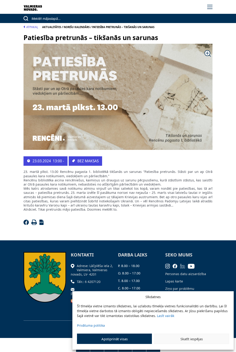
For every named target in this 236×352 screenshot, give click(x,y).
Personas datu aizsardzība (185, 274)
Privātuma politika (91, 325)
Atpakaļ (32, 27)
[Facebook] (27, 223)
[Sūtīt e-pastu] (74, 289)
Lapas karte (174, 281)
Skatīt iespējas (191, 339)
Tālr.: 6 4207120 (88, 281)
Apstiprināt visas (114, 339)
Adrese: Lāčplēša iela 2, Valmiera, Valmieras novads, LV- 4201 (92, 270)
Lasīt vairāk (165, 316)
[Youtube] (193, 266)
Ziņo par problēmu (179, 288)
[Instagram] (169, 266)
